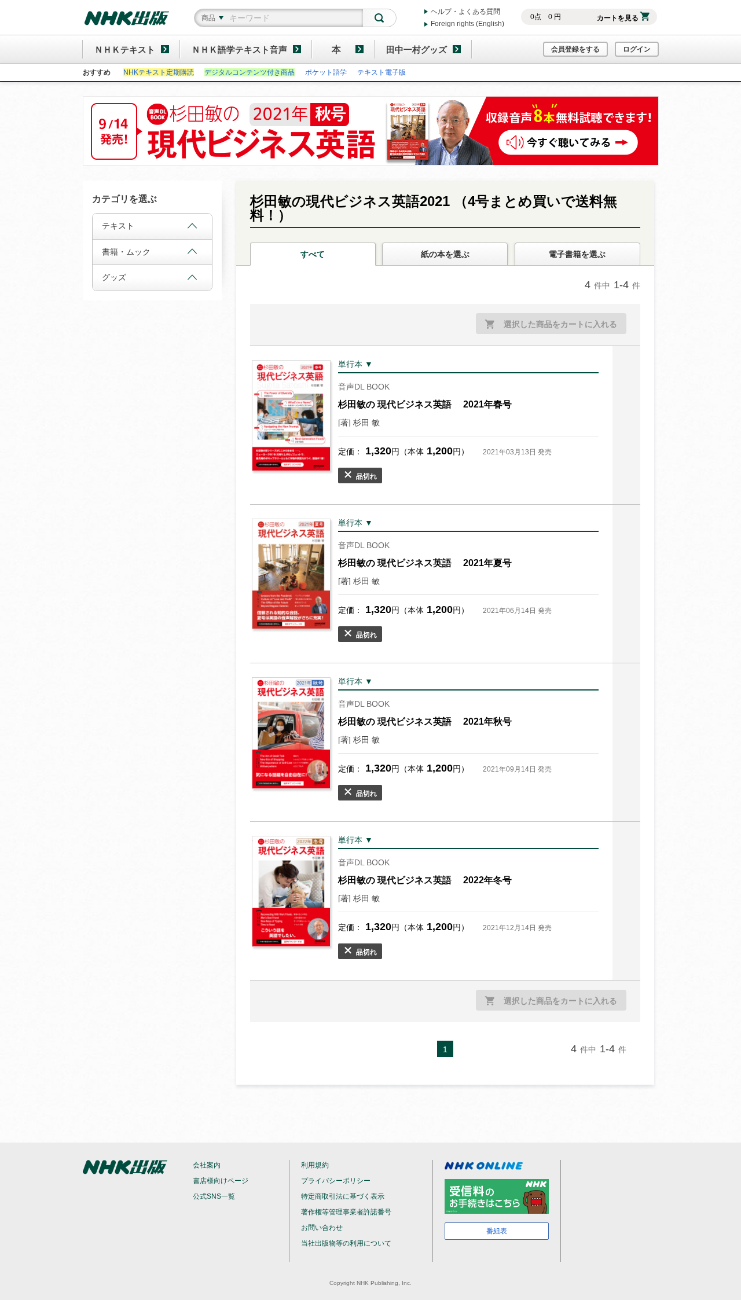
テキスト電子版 (381, 72)
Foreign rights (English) (467, 24)
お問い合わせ (322, 1228)
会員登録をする (575, 49)
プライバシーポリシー (335, 1181)
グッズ (114, 277)
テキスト (118, 225)
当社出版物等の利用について (346, 1243)
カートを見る (618, 18)
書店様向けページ (220, 1181)
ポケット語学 (326, 72)
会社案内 (207, 1165)
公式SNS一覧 (214, 1196)
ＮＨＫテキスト (124, 49)
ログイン (637, 49)
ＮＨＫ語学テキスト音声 (239, 49)
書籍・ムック (126, 251)
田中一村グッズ (416, 49)
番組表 (496, 1231)
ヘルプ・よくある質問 (465, 12)
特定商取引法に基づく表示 (342, 1196)
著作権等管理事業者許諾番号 (346, 1212)
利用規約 (315, 1165)
